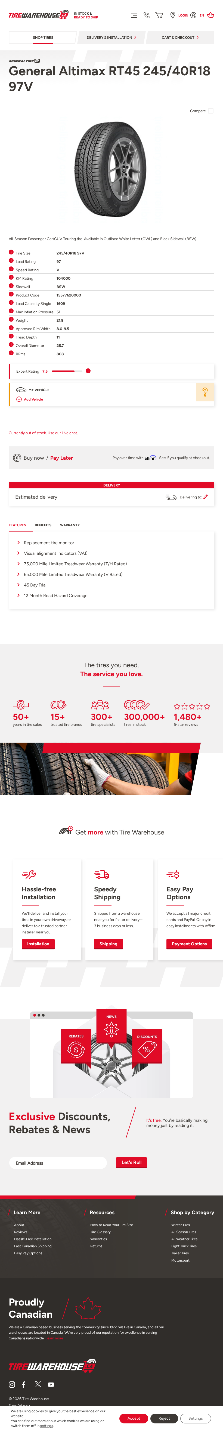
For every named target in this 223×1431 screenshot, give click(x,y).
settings (46, 1426)
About (19, 1225)
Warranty (70, 525)
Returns (96, 1246)
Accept (134, 1418)
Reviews (20, 1232)
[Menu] (133, 15)
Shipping (108, 943)
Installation (38, 943)
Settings (195, 1418)
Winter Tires (180, 1225)
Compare (198, 110)
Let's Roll (131, 1162)
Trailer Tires (180, 1253)
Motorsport (180, 1260)
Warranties (98, 1239)
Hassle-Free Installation (32, 1239)
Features (17, 525)
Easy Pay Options (28, 1253)
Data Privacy (19, 1405)
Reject (164, 1418)
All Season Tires (183, 1232)
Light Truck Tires (184, 1246)
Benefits (43, 525)
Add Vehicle (33, 399)
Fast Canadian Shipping (33, 1246)
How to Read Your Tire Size (111, 1225)
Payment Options (189, 943)
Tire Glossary (100, 1232)
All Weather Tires (184, 1239)
